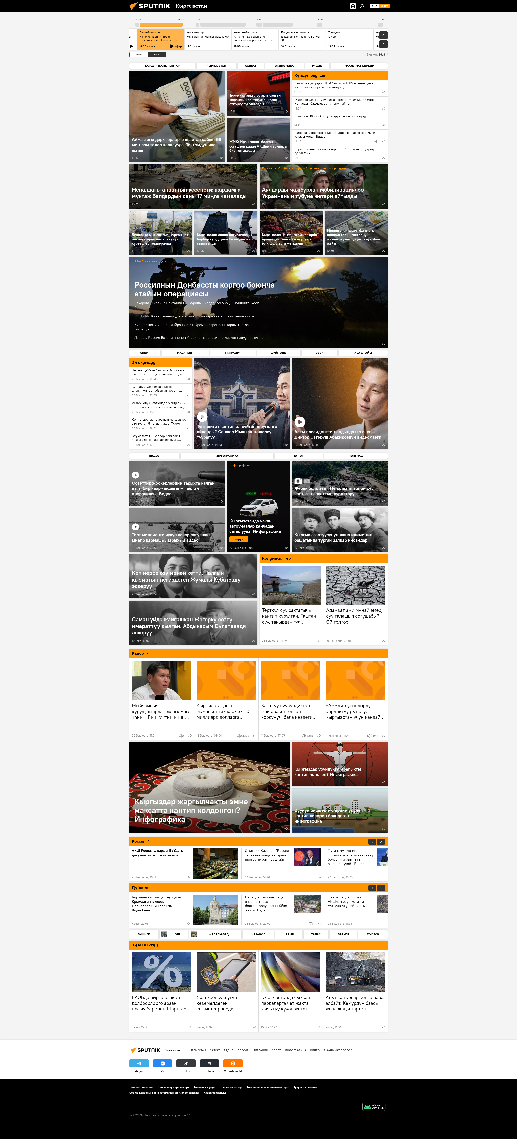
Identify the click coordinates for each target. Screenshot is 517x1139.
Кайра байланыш (215, 1092)
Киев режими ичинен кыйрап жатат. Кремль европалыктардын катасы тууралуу (192, 326)
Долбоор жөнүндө (141, 1087)
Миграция (260, 1050)
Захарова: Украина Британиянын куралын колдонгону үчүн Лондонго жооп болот (196, 305)
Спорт (276, 1050)
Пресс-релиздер (231, 1087)
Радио (138, 653)
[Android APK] (374, 1107)
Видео (315, 1050)
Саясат (215, 1050)
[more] (221, 157)
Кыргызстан (197, 1050)
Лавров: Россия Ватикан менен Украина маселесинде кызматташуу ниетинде (198, 337)
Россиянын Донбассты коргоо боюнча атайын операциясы (304, 168)
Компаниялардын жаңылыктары (267, 1087)
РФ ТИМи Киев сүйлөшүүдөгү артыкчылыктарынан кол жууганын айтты (194, 316)
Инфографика (295, 1050)
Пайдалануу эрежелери (173, 1087)
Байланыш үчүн (204, 1087)
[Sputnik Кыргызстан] (151, 11)
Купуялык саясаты (305, 1087)
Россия (138, 841)
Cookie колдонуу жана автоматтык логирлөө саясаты (164, 1092)
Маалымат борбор (338, 1050)
